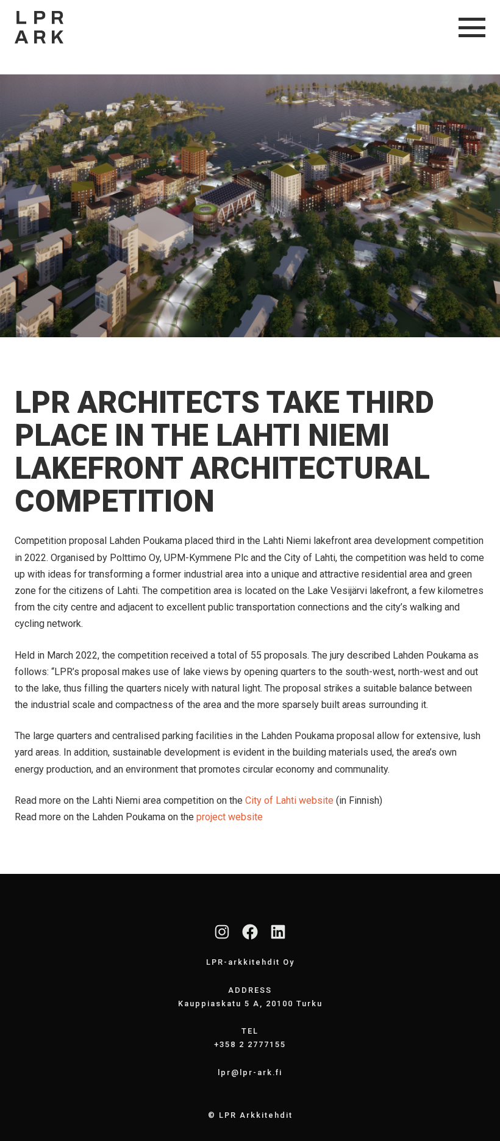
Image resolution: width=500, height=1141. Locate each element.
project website (229, 817)
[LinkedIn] (278, 932)
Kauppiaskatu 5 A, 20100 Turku (250, 1003)
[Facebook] (250, 932)
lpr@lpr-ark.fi (250, 1072)
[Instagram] (222, 932)
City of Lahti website (289, 800)
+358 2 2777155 (250, 1044)
